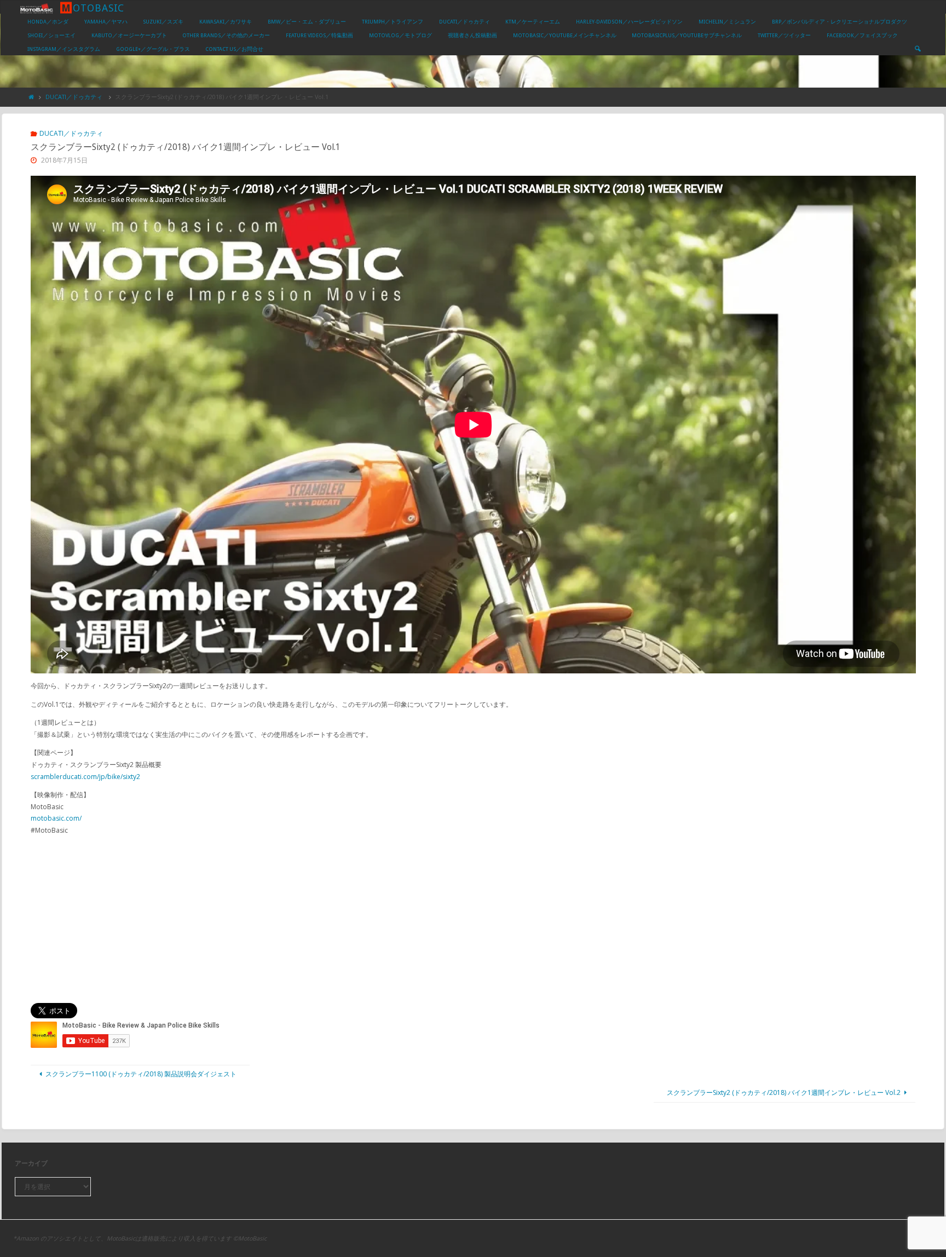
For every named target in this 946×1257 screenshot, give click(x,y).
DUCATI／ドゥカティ (73, 97)
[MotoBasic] (37, 7)
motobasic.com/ (56, 818)
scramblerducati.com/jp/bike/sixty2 (85, 776)
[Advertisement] (473, 919)
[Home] (31, 97)
